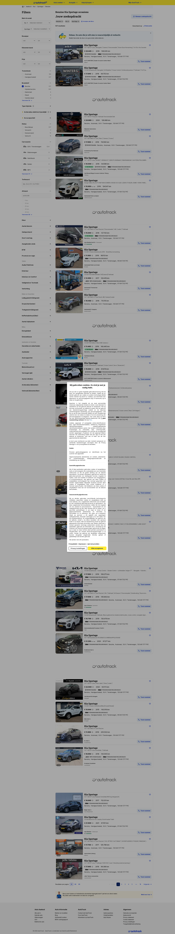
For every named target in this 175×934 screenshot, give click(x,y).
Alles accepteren (97, 548)
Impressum (82, 544)
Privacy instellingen (78, 548)
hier (91, 420)
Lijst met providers (93, 544)
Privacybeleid (73, 544)
